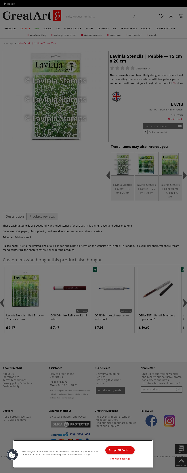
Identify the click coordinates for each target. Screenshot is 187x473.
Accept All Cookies (120, 450)
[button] (12, 455)
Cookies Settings (120, 458)
